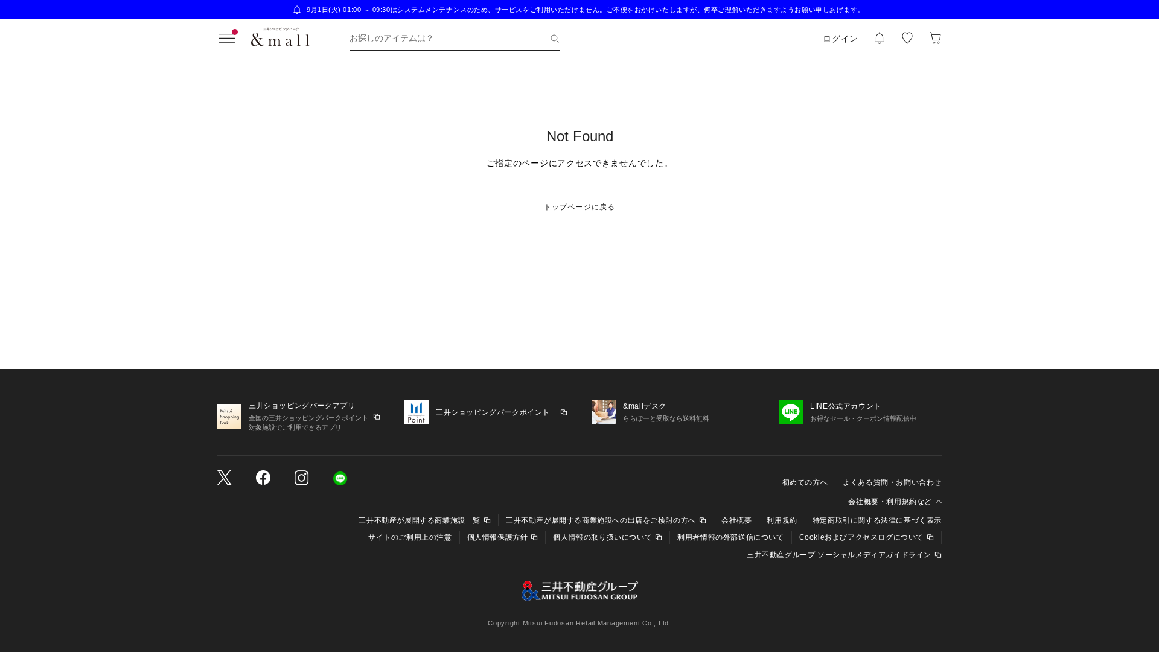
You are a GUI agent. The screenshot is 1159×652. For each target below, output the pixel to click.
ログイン (840, 38)
